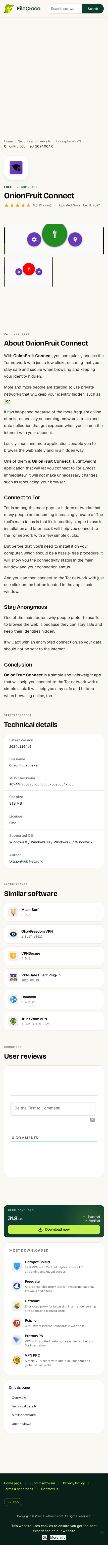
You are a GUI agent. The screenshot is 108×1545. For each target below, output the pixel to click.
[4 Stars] (23, 205)
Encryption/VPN (68, 141)
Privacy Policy (74, 1483)
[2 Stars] (12, 205)
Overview (19, 1398)
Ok (44, 1537)
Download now (57, 1229)
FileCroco (28, 8)
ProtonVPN (34, 1336)
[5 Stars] (28, 205)
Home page (12, 1483)
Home (8, 141)
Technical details (24, 1406)
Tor (7, 401)
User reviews (21, 1424)
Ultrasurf (32, 1301)
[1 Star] (6, 205)
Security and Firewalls (34, 141)
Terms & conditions (18, 1489)
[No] (101, 1532)
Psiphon (31, 1320)
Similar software (24, 1415)
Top (16, 1502)
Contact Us (49, 1489)
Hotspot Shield (37, 1262)
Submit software (42, 1483)
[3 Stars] (17, 205)
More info (58, 1537)
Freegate (32, 1281)
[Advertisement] (54, 76)
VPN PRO (32, 1355)
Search (93, 9)
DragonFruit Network (26, 861)
